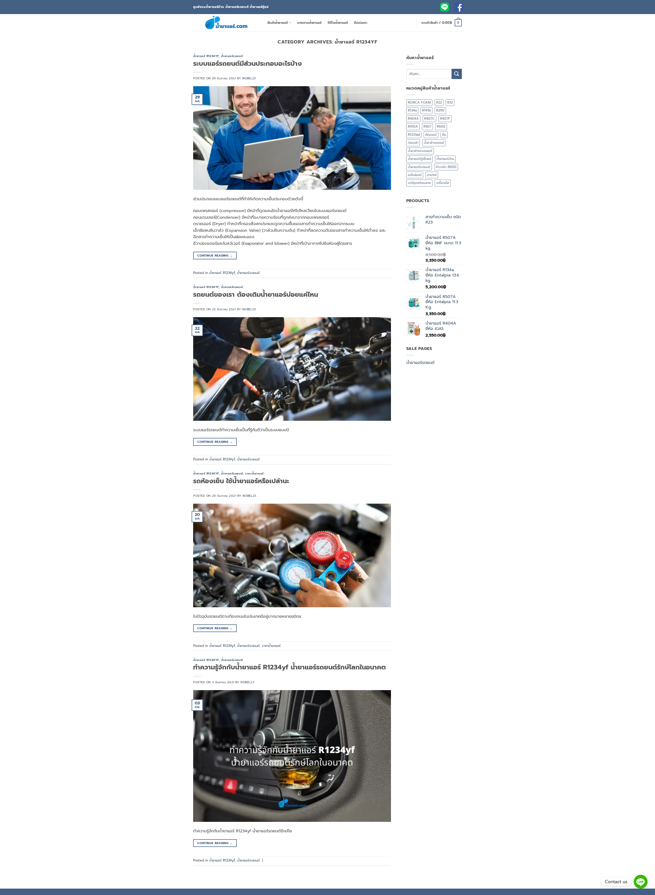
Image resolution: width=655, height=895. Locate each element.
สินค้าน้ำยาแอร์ (277, 22)
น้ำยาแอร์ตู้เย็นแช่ (419, 158)
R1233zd (414, 134)
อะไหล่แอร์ (415, 174)
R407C (429, 118)
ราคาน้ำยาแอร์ (254, 473)
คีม (444, 134)
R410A (413, 126)
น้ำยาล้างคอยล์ (434, 142)
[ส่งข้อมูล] (457, 74)
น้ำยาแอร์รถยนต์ (232, 56)
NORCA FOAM (419, 102)
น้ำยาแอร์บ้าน (445, 158)
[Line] (641, 882)
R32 (450, 102)
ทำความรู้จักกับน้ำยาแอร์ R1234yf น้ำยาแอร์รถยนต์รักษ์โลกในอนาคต (289, 667)
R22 (439, 102)
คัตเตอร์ (431, 134)
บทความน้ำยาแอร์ (309, 22)
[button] (441, 23)
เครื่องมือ (442, 182)
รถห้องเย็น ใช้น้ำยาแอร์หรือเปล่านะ (241, 481)
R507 (427, 126)
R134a (412, 110)
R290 (440, 110)
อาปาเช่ (431, 174)
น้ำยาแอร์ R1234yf (206, 56)
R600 (441, 126)
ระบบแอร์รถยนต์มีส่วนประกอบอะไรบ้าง (247, 64)
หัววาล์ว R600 (446, 166)
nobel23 (249, 78)
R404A (413, 118)
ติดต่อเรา (360, 22)
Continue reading (215, 255)
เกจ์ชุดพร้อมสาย (419, 182)
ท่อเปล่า (413, 142)
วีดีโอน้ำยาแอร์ (338, 22)
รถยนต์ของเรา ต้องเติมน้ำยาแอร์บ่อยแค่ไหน (255, 295)
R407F (445, 118)
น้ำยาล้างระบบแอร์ (420, 150)
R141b (426, 110)
